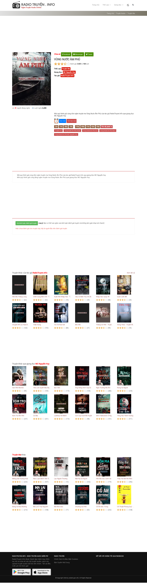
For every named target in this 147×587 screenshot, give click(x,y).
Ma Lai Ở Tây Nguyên (40, 507)
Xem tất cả (130, 273)
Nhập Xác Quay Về (102, 297)
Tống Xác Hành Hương (125, 416)
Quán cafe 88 (122, 297)
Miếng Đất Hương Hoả (20, 479)
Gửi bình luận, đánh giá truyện (27, 223)
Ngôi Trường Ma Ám (103, 388)
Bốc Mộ (77, 325)
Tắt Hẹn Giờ (71, 121)
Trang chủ (95, 5)
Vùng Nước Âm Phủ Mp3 (107, 130)
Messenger (79, 54)
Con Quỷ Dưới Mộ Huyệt (83, 416)
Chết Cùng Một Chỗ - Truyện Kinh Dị (41, 297)
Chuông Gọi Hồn (81, 507)
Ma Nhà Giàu (58, 507)
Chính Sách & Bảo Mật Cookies (66, 559)
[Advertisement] (73, 35)
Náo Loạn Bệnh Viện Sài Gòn (41, 479)
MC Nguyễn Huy (69, 72)
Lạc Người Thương (60, 479)
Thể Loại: (57, 69)
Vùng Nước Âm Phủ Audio (72, 130)
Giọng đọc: (58, 72)
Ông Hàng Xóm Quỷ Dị (83, 388)
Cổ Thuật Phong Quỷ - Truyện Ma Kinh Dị (125, 507)
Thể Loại (106, 5)
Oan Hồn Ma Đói (18, 388)
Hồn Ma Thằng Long (19, 297)
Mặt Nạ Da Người (81, 479)
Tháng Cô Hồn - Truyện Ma (104, 325)
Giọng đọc (118, 5)
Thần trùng (37, 325)
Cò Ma (35, 416)
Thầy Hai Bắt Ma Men (124, 479)
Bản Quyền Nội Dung (62, 562)
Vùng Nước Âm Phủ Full (90, 130)
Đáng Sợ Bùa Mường (19, 507)
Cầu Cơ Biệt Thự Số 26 (83, 297)
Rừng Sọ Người (122, 388)
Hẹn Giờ (62, 121)
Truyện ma (58, 130)
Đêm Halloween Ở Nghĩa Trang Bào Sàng (104, 416)
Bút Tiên (57, 388)
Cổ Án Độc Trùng (102, 507)
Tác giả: (57, 76)
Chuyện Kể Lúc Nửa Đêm (20, 325)
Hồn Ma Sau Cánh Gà (103, 479)
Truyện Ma (131, 13)
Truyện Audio (120, 13)
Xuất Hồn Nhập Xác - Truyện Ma (62, 297)
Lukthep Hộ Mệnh (60, 416)
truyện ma (66, 69)
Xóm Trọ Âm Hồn (18, 416)
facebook (66, 54)
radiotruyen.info (74, 578)
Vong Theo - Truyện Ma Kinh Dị (125, 325)
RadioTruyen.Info (67, 76)
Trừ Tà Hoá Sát (59, 325)
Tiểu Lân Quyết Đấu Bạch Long (41, 388)
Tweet (89, 54)
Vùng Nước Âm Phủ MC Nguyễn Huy (66, 134)
